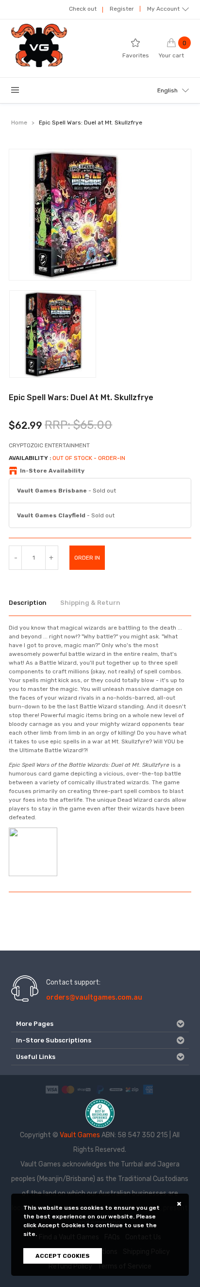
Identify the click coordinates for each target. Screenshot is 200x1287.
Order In (87, 557)
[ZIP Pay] (132, 1089)
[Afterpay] (116, 1089)
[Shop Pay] (84, 1089)
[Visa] (52, 1089)
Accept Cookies (62, 1255)
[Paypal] (100, 1089)
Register (122, 8)
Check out (83, 8)
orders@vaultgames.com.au (94, 997)
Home (19, 122)
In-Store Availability (52, 470)
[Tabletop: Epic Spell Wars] (33, 851)
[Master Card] (68, 1089)
